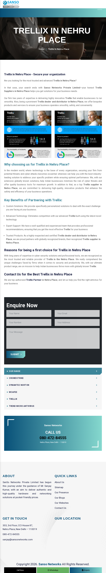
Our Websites (62, 502)
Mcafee (13, 392)
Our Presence (62, 492)
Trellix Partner (34, 280)
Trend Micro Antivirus (21, 406)
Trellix (13, 399)
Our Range (14, 371)
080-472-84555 (11, 534)
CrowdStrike (16, 378)
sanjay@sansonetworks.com (18, 539)
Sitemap (59, 487)
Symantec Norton (19, 385)
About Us (59, 482)
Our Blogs (60, 497)
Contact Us (60, 508)
